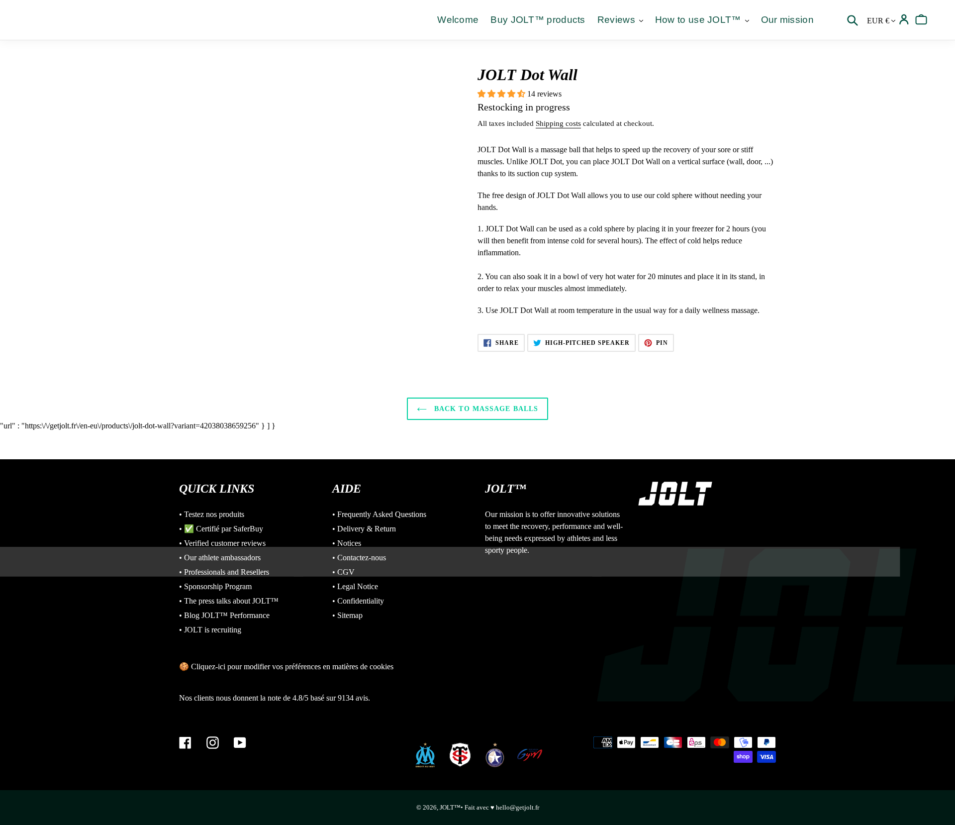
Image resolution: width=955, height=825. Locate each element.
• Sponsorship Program (215, 586)
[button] (502, 94)
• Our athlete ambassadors (220, 557)
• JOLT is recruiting (210, 629)
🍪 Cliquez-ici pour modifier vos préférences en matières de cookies (286, 666)
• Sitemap (347, 615)
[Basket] (921, 19)
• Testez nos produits (211, 514)
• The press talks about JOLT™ (229, 601)
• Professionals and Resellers (224, 572)
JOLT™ (450, 807)
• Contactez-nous (359, 557)
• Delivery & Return (364, 528)
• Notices (346, 543)
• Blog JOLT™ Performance (224, 615)
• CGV (343, 572)
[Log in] (904, 19)
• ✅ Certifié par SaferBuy (221, 528)
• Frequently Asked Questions (379, 514)
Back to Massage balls (485, 408)
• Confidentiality (358, 601)
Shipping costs (558, 123)
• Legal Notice (355, 586)
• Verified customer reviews (222, 543)
